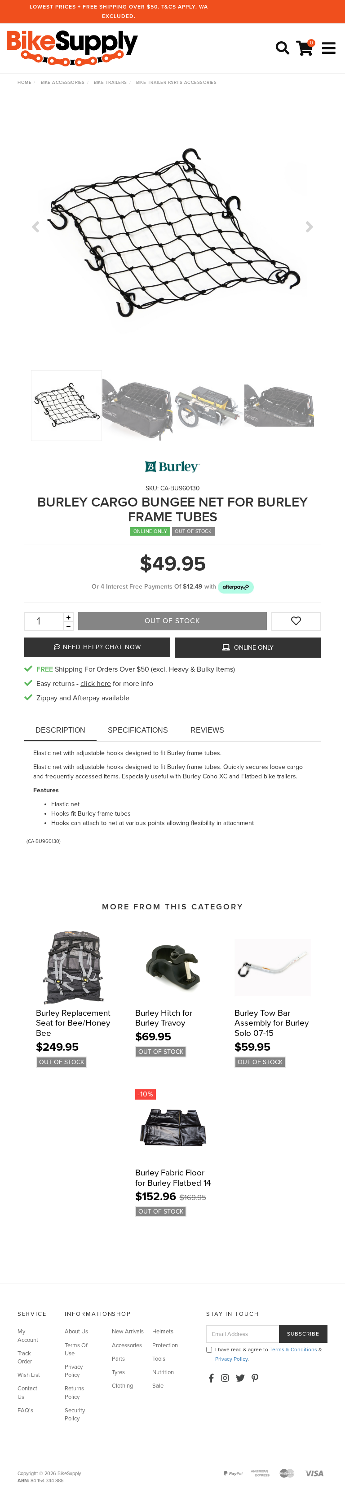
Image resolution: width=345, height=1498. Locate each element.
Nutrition (163, 1372)
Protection (165, 1345)
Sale (158, 1385)
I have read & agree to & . (268, 1354)
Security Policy (75, 1414)
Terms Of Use (76, 1349)
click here (95, 683)
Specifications (138, 730)
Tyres (118, 1372)
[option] (172, 235)
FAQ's (25, 1410)
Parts (118, 1359)
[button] (236, 586)
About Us (76, 1331)
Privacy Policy (74, 1371)
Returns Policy (74, 1392)
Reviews (207, 730)
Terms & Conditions (293, 1349)
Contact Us (27, 1392)
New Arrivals (128, 1331)
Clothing (122, 1385)
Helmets (162, 1331)
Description (60, 730)
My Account (28, 1335)
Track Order (25, 1357)
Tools (158, 1359)
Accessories (127, 1345)
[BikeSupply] (74, 48)
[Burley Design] (172, 466)
